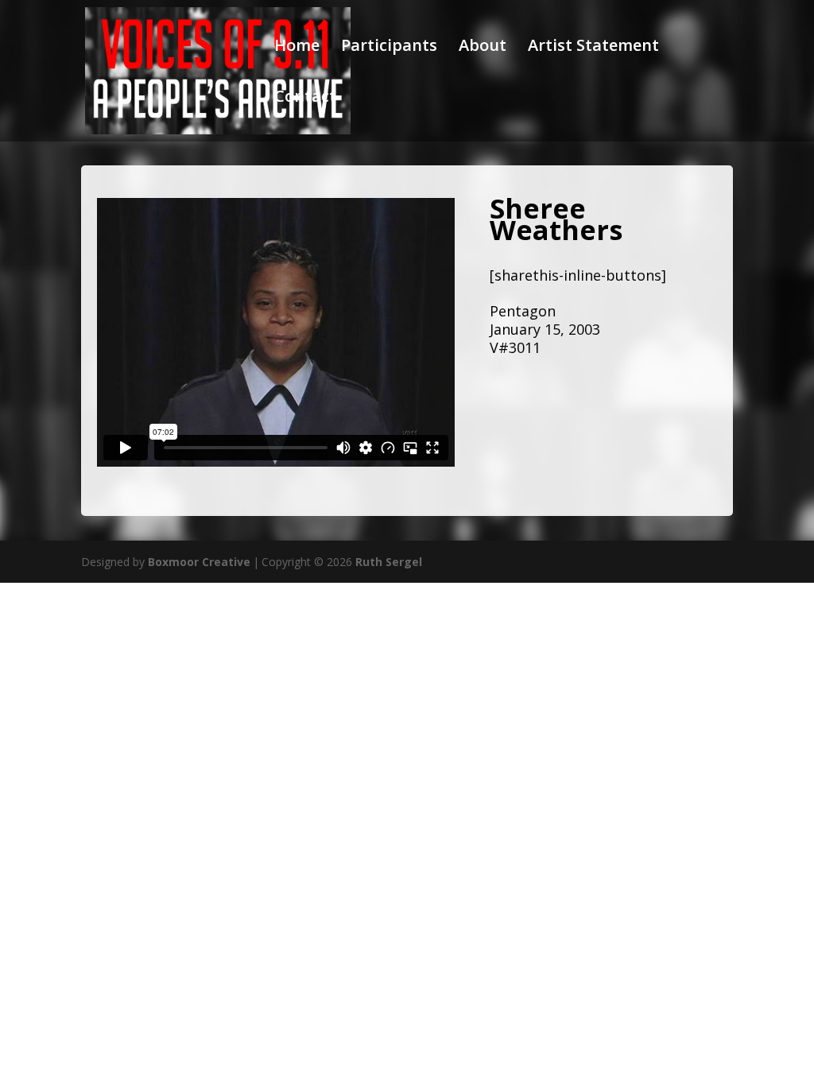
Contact (305, 99)
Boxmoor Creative (199, 561)
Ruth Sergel (388, 561)
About (482, 48)
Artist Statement (593, 48)
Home (297, 48)
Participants (389, 48)
